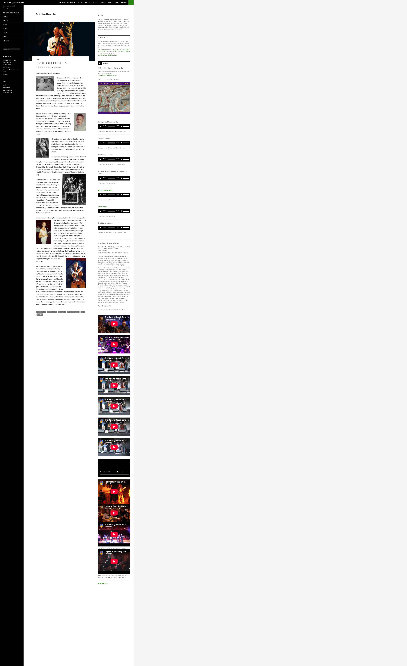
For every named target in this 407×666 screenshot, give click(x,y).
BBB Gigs (87, 2)
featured (62, 312)
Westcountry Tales (105, 190)
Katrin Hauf (58, 67)
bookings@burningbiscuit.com (108, 55)
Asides (105, 63)
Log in (4, 85)
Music (95, 2)
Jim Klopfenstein (51, 63)
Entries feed (6, 87)
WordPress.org (7, 92)
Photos (103, 2)
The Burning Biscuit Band (13, 2)
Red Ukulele (6, 67)
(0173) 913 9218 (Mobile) (121, 51)
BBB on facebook (8, 64)
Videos (110, 2)
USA (83, 312)
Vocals (39, 314)
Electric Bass (52, 312)
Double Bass (41, 312)
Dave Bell (5, 74)
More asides (103, 583)
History (80, 2)
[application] (114, 126)
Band (37, 59)
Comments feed (7, 90)
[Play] (101, 126)
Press (117, 2)
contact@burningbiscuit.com (107, 75)
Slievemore (102, 207)
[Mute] (122, 126)
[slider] (126, 126)
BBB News (124, 2)
